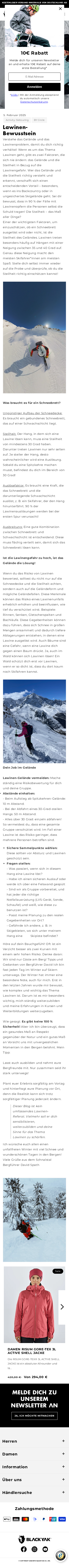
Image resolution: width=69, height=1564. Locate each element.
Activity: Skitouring (17, 120)
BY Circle (39, 120)
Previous (7, 1307)
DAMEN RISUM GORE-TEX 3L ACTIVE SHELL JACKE (32, 1351)
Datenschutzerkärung (34, 101)
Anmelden (34, 86)
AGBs (14, 94)
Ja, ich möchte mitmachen (34, 1415)
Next (62, 1307)
